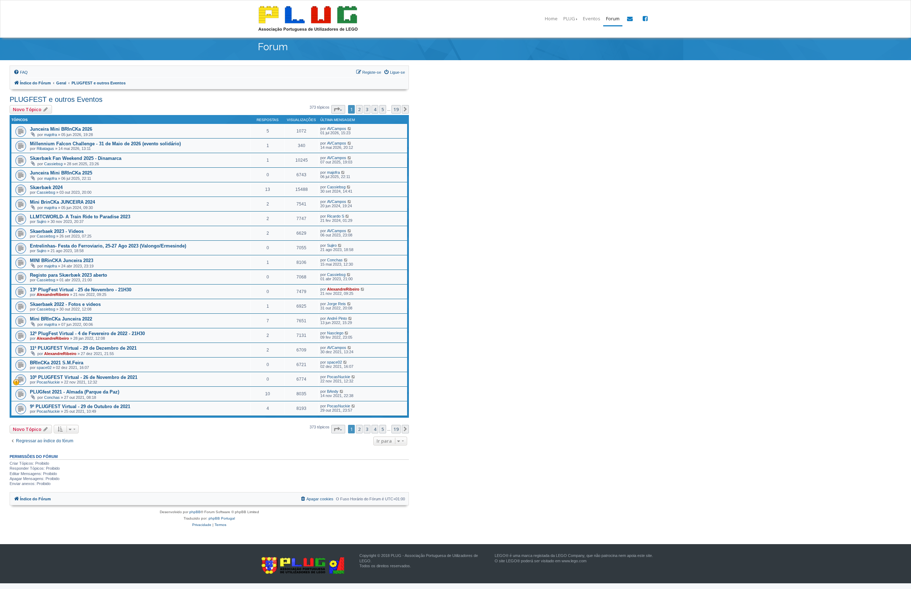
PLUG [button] (569, 18)
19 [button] (396, 109)
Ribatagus (45, 148)
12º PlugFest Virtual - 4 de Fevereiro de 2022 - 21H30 (87, 333)
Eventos (591, 18)
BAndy (332, 391)
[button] (338, 109)
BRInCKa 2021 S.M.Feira (56, 362)
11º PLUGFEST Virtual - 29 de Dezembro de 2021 (83, 348)
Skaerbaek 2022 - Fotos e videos (65, 304)
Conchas (335, 260)
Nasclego (335, 333)
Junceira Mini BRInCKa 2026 (61, 129)
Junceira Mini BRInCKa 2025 (61, 173)
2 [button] (359, 109)
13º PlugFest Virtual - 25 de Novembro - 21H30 (80, 289)
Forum (613, 18)
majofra (50, 134)
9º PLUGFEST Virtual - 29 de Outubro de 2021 (80, 406)
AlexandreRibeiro (53, 294)
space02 (44, 367)
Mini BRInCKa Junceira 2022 (61, 319)
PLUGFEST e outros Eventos (56, 99)
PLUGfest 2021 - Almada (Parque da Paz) (74, 392)
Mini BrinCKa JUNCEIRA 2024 (62, 202)
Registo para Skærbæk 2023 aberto (68, 275)
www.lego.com (574, 561)
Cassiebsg (53, 164)
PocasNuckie (48, 382)
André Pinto (337, 318)
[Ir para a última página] (349, 128)
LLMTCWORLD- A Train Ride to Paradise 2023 (80, 216)
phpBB (195, 512)
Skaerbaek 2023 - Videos (57, 231)
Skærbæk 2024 (46, 187)
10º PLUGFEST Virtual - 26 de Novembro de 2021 (83, 377)
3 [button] (367, 109)
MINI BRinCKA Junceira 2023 (61, 260)
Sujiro (41, 221)
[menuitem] (21, 72)
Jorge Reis (336, 304)
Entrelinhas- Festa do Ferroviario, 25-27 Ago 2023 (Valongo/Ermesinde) (108, 246)
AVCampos (336, 128)
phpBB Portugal (222, 518)
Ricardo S (335, 216)
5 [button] (382, 109)
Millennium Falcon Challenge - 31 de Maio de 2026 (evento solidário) (105, 143)
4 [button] (375, 109)
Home (551, 18)
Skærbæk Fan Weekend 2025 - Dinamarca (75, 158)
